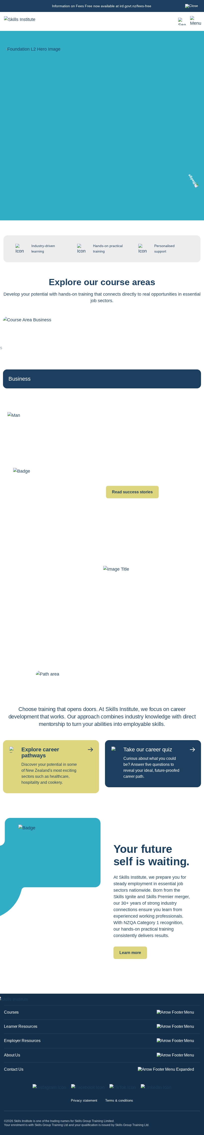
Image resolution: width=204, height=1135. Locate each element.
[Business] (27, 351)
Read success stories (132, 492)
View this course (34, 189)
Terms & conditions (119, 1100)
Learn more (130, 953)
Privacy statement (84, 1100)
